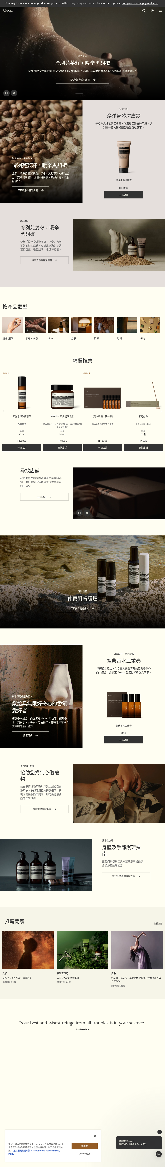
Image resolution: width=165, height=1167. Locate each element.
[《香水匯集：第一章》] (102, 393)
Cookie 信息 (84, 1153)
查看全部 (158, 923)
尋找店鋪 (123, 194)
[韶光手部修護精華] (21, 393)
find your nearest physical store (140, 3)
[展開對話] (158, 1154)
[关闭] (95, 1135)
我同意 (84, 1146)
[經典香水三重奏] (123, 700)
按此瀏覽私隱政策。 (22, 1150)
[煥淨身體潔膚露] (123, 157)
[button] (79, 93)
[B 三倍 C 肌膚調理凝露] (62, 393)
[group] (12, 329)
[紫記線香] (143, 393)
